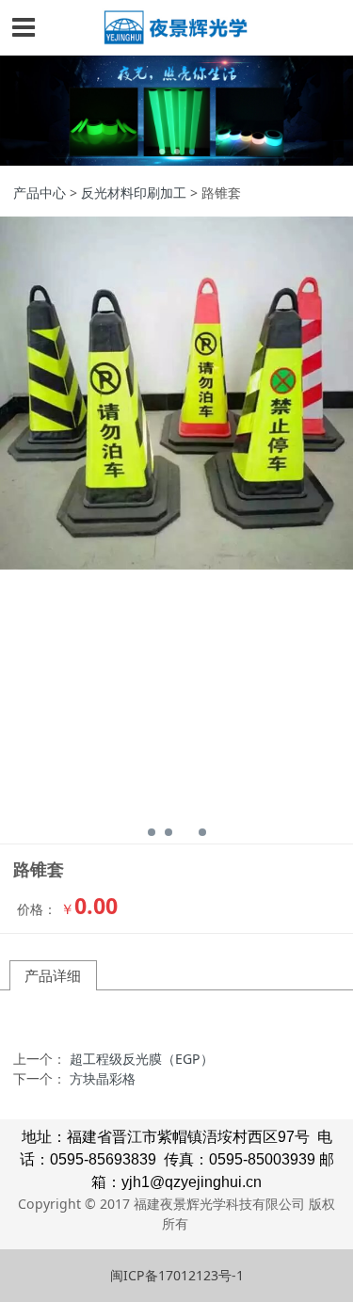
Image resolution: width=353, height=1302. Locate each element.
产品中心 (39, 192)
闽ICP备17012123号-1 (177, 1275)
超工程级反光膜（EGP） (142, 1059)
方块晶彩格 (103, 1078)
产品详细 (52, 975)
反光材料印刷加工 (133, 192)
